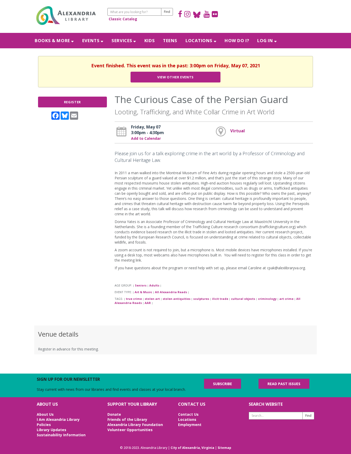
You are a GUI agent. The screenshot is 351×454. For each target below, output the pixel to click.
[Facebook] (180, 15)
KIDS (149, 40)
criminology (267, 299)
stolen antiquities (176, 299)
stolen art (152, 299)
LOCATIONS (200, 40)
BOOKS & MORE (53, 40)
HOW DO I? (237, 40)
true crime (134, 299)
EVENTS (91, 40)
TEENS (170, 40)
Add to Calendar (146, 138)
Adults (154, 285)
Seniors (140, 285)
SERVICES (122, 40)
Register (72, 102)
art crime (286, 299)
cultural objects (243, 299)
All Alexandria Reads (171, 292)
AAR (148, 303)
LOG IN (265, 40)
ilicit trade (220, 299)
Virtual (237, 131)
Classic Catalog (123, 18)
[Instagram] (187, 15)
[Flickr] (215, 15)
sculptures (201, 299)
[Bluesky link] (196, 15)
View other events (175, 77)
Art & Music (143, 292)
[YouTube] (207, 15)
